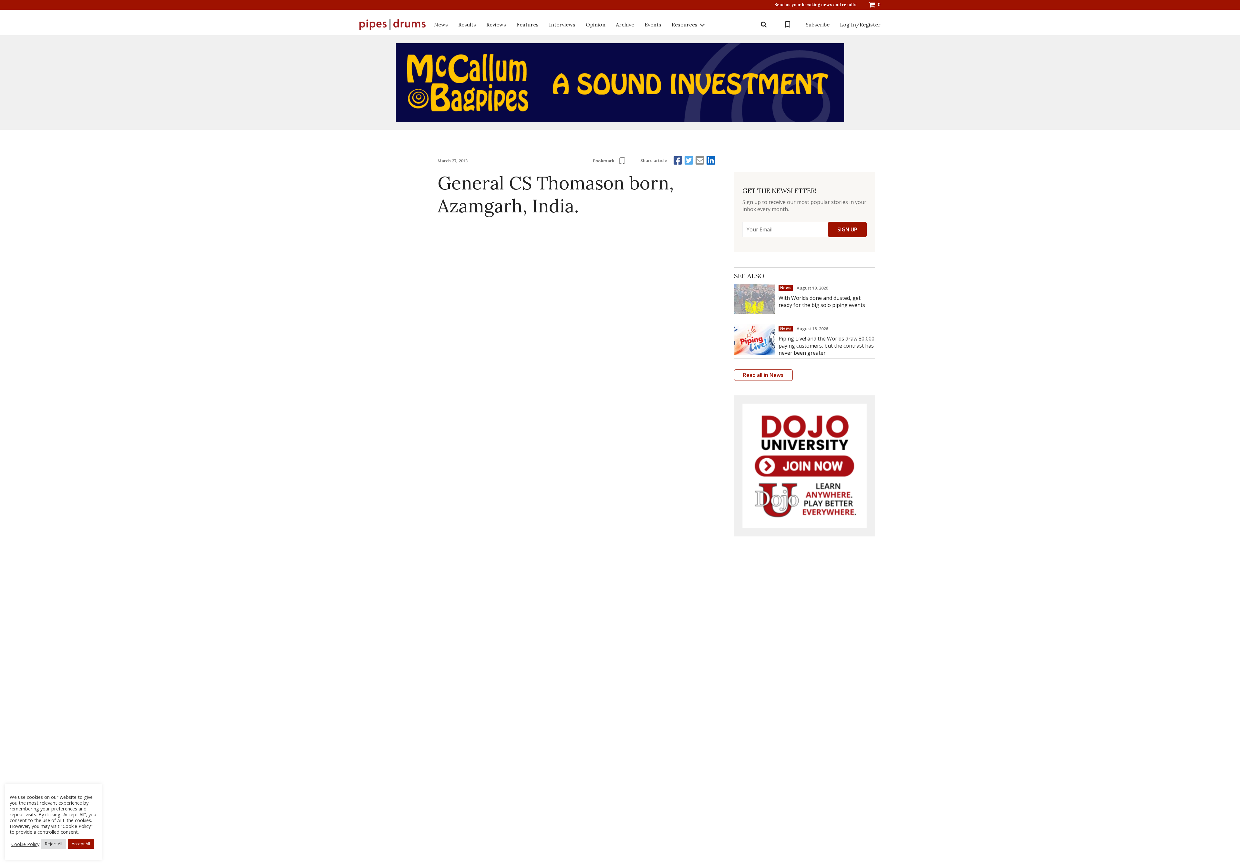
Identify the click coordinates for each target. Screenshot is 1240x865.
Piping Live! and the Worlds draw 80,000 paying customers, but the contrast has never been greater (826, 345)
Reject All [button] (53, 844)
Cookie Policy (25, 844)
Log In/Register (860, 24)
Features (527, 24)
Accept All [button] (81, 844)
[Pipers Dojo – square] (804, 466)
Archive (625, 24)
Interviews (562, 24)
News (441, 24)
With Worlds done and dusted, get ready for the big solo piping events (822, 301)
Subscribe (818, 24)
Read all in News (763, 375)
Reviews (496, 24)
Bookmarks (787, 24)
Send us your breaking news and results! (816, 4)
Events (653, 24)
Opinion (595, 24)
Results (467, 24)
